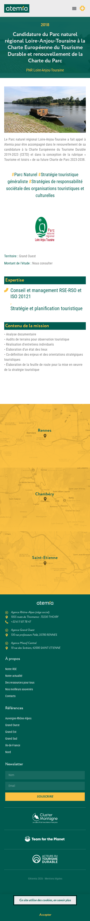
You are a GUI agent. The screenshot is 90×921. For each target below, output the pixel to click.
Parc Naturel (25, 174)
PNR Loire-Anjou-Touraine (45, 70)
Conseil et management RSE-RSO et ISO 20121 (45, 293)
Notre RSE (11, 669)
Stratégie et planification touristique (46, 308)
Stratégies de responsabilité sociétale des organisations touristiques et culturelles (45, 188)
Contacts (10, 696)
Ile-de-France (12, 745)
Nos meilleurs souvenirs (19, 689)
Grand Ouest (12, 725)
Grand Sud (11, 738)
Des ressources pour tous (19, 682)
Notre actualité (13, 675)
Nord (8, 752)
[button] (74, 8)
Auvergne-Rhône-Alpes (18, 718)
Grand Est (10, 731)
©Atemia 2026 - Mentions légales (45, 878)
